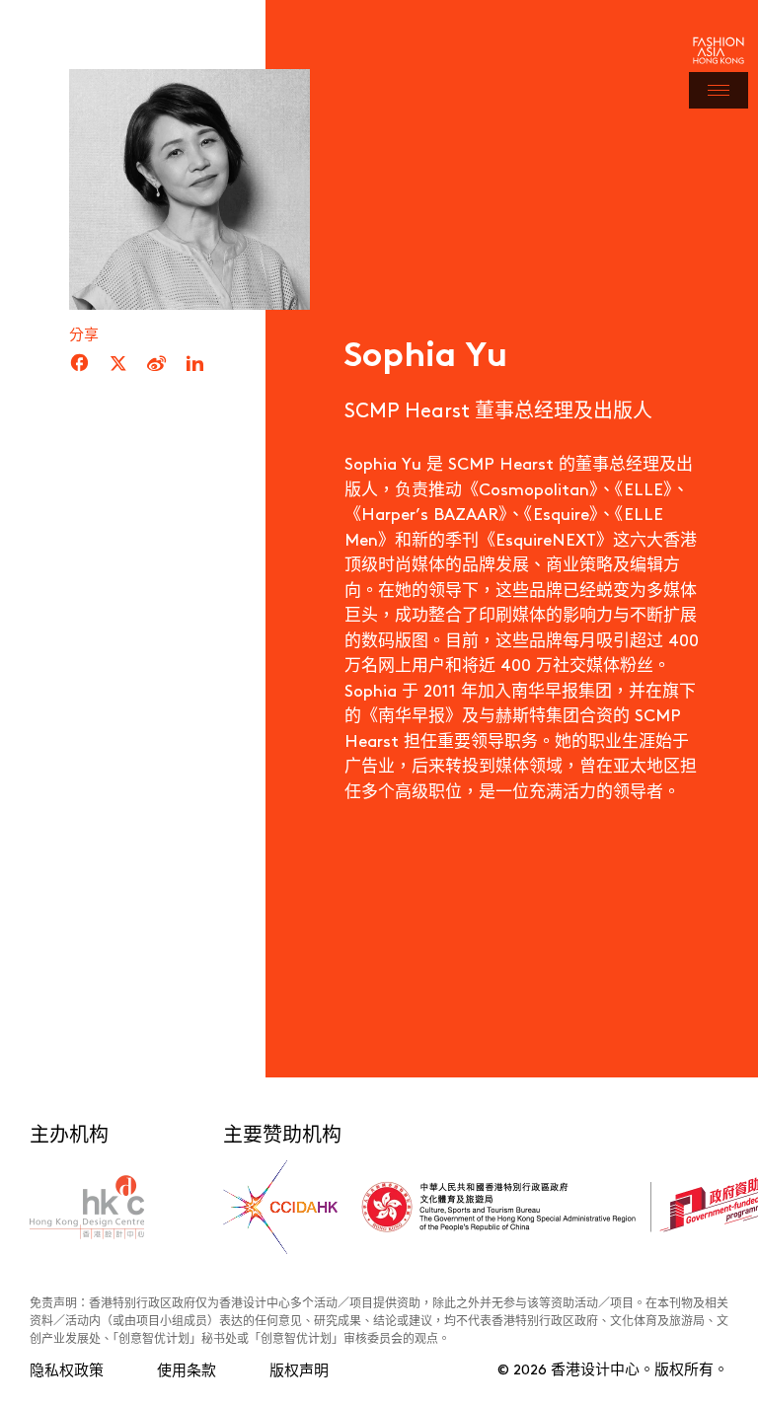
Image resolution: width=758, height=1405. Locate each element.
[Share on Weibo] (156, 364)
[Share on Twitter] (118, 364)
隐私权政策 (67, 1369)
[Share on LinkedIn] (195, 364)
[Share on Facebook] (79, 364)
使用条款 (186, 1369)
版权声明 (299, 1369)
